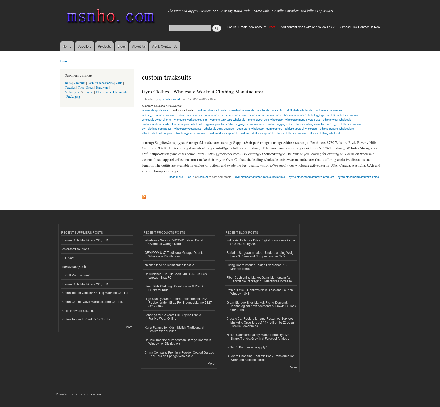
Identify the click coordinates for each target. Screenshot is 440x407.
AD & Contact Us (164, 46)
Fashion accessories (101, 83)
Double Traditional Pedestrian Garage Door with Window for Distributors (178, 341)
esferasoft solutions (75, 249)
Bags (68, 83)
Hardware (102, 87)
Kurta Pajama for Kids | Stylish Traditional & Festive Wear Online (174, 329)
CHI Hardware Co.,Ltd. (78, 310)
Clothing (79, 83)
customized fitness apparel (256, 133)
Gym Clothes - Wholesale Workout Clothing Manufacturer (202, 91)
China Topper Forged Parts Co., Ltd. (87, 319)
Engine (88, 92)
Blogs (121, 46)
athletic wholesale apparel (157, 133)
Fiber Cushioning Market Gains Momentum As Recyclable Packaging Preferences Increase (259, 279)
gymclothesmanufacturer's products (311, 177)
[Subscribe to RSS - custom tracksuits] (144, 195)
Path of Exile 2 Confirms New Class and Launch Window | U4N (260, 292)
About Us (139, 46)
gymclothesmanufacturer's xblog (358, 177)
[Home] (110, 17)
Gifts (119, 83)
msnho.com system (87, 394)
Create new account (252, 27)
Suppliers (84, 46)
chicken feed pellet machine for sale (169, 265)
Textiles (70, 87)
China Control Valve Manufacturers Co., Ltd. (92, 301)
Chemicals (120, 92)
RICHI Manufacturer (76, 275)
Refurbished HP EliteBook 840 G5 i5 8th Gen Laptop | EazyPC (176, 275)
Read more (176, 176)
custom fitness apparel (223, 133)
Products (104, 46)
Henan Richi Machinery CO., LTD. (85, 240)
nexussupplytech (74, 266)
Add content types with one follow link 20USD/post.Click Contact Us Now (330, 27)
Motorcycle (72, 92)
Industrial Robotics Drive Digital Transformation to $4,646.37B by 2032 (261, 242)
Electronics (103, 92)
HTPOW (68, 257)
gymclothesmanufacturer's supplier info (260, 177)
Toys (81, 87)
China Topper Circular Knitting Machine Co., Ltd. (95, 292)
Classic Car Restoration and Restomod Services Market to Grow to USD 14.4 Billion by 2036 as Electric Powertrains (260, 322)
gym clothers (274, 128)
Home (67, 46)
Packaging (73, 96)
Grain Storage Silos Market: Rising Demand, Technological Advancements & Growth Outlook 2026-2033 (261, 306)
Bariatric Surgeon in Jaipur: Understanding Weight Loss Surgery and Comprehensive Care (261, 254)
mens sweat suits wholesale (265, 119)
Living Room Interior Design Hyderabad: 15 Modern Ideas (257, 267)
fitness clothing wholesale (325, 133)
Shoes (90, 87)
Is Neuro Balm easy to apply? (247, 347)
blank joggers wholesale (191, 133)
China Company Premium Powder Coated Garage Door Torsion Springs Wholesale (179, 354)
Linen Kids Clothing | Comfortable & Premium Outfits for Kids (176, 288)
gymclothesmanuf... (170, 99)
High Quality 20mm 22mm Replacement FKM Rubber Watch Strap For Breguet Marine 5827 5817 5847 (178, 302)
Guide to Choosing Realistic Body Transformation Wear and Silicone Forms (261, 357)
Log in (231, 27)
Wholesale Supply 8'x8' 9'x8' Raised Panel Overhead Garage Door (174, 242)
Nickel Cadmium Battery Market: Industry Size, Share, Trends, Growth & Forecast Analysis (258, 336)
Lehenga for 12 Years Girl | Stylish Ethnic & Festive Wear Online (174, 316)
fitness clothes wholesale (291, 133)
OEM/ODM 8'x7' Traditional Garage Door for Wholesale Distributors (175, 254)
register (203, 177)
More (129, 327)
